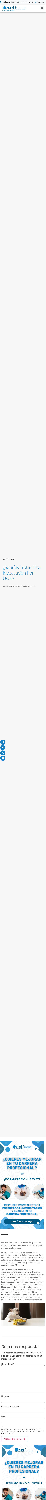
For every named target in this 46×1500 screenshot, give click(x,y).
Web (3, 1417)
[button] (42, 8)
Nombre (6, 1396)
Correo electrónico (11, 1406)
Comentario (7, 1364)
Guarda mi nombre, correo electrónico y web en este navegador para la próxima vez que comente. (22, 1431)
